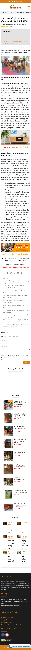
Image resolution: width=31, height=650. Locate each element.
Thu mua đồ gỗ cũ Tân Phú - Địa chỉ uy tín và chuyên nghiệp (15, 311)
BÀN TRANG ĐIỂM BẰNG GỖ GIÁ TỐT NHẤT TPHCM (19, 428)
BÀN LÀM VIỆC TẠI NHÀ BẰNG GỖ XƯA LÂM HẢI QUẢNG (19, 505)
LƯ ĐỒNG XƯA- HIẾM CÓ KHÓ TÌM (20, 453)
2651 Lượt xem (22, 24)
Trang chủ (4, 12)
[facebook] (3, 635)
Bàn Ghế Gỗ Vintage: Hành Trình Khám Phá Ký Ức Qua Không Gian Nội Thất (16, 282)
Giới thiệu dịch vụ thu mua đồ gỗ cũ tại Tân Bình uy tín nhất (16, 321)
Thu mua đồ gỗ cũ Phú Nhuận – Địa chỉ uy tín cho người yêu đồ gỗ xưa (15, 325)
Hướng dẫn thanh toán (7, 620)
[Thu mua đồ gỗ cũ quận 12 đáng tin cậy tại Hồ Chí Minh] (20, 646)
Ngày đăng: (5, 24)
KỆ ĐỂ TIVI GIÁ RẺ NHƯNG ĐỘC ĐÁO (19, 466)
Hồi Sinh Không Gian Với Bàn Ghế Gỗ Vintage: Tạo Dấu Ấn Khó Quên (16, 287)
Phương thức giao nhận (7, 622)
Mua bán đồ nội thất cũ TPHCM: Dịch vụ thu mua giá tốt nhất (15, 296)
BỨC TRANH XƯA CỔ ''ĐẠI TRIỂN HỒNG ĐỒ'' (20, 491)
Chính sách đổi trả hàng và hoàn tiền (11, 624)
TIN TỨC (11, 12)
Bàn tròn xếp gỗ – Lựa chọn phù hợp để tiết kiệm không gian (15, 301)
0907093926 (19, 1)
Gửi (26, 362)
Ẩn (10, 31)
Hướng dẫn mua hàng (7, 617)
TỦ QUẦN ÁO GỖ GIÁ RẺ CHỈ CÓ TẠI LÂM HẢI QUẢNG (20, 415)
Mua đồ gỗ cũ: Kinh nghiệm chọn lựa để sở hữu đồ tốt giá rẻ (16, 291)
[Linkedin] (14, 273)
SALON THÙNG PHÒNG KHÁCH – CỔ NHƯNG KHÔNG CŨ (20, 403)
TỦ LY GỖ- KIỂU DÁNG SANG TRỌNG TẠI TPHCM (20, 441)
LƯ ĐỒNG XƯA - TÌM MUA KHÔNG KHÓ (20, 478)
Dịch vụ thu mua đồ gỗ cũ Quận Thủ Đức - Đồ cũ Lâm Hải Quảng (16, 316)
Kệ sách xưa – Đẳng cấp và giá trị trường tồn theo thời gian (15, 306)
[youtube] (7, 635)
